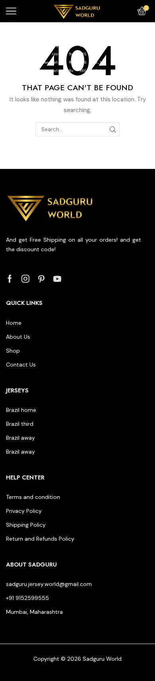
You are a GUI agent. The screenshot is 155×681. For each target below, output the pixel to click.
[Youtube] (57, 279)
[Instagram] (25, 279)
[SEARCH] (113, 129)
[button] (11, 11)
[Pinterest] (41, 279)
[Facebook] (10, 279)
